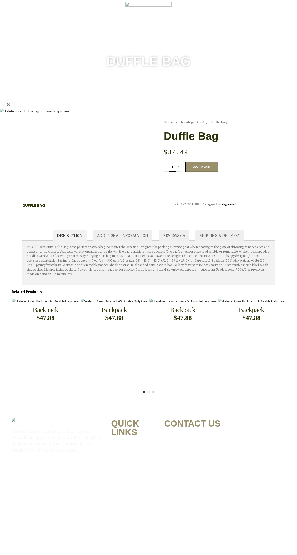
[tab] (70, 235)
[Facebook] (17, 467)
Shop (97, 17)
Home (54, 17)
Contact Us (230, 17)
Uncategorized (192, 122)
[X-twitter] (57, 467)
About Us (75, 17)
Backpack (45, 309)
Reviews (203, 17)
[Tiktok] (70, 467)
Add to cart (201, 166)
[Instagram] (30, 467)
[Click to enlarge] (8, 105)
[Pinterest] (43, 467)
